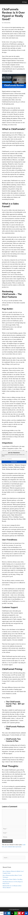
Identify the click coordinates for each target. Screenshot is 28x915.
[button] (14, 452)
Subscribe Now (14, 461)
